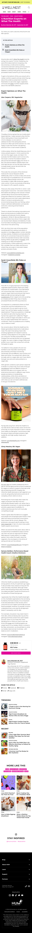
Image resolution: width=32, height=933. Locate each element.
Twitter (5, 688)
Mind (19, 12)
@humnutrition (11, 841)
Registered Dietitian (17, 771)
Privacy (18, 911)
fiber (13, 232)
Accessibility (25, 911)
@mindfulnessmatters (15, 636)
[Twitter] (19, 895)
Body (14, 12)
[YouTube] (22, 895)
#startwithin (21, 841)
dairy (18, 160)
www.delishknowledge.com (15, 253)
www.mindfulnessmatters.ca (16, 634)
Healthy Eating (18, 16)
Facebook (13, 688)
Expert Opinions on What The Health (14, 46)
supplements (5, 297)
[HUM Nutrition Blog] (16, 2)
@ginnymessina (6, 546)
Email (4, 691)
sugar (9, 623)
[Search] (29, 7)
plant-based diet (6, 524)
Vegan (26, 771)
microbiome (5, 368)
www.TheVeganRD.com (14, 545)
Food (24, 12)
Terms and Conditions (9, 911)
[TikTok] (16, 895)
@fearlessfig (5, 442)
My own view (5, 484)
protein (23, 239)
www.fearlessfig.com (13, 440)
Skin (4, 12)
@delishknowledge (14, 254)
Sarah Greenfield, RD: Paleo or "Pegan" (14, 51)
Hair (9, 12)
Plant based (7, 771)
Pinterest (22, 688)
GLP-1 (29, 12)
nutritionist (22, 769)
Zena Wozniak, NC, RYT (9, 25)
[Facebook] (13, 895)
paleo (12, 83)
